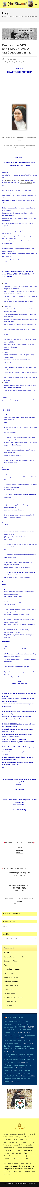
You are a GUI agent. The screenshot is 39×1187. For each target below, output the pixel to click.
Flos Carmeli (21, 1156)
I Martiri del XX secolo (12, 969)
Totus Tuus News (15, 1017)
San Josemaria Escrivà (12, 1142)
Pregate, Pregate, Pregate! (15, 62)
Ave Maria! (8, 953)
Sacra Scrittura (9, 1005)
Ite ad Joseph (9, 973)
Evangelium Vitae (10, 961)
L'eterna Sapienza (11, 977)
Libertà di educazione (25, 1148)
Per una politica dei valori (13, 1153)
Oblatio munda (10, 993)
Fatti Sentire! (28, 1153)
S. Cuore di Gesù (10, 1001)
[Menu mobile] (36, 4)
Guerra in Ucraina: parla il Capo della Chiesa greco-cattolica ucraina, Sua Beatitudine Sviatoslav (17, 1073)
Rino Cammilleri (10, 1148)
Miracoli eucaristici (11, 985)
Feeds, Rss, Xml (22, 1158)
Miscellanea (8, 989)
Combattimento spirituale (14, 957)
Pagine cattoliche (28, 1142)
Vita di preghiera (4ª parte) (19, 873)
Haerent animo (9, 1156)
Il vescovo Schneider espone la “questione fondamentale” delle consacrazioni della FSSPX (16, 1024)
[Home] (2, 16)
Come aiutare (9, 1134)
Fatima (6, 965)
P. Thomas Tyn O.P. (11, 1150)
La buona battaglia (11, 981)
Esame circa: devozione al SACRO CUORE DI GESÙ (19, 887)
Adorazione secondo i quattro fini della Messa (20, 900)
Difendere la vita (25, 1145)
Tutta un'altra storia (11, 1145)
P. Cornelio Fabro (25, 1150)
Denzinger (18, 1137)
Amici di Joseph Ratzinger (22, 1139)
